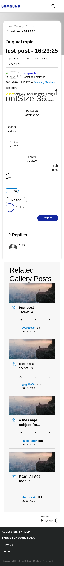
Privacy (7, 545)
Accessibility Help (14, 531)
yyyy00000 (28, 328)
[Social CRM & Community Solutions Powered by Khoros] (49, 519)
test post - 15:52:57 (27, 366)
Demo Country (15, 26)
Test (15, 190)
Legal (5, 551)
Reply (47, 218)
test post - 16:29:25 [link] (21, 31)
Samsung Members (41, 82)
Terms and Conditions (17, 538)
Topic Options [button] (52, 35)
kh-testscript (29, 441)
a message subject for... (28, 422)
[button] (52, 74)
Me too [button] (16, 200)
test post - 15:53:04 (27, 310)
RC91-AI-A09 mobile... (29, 479)
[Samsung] (10, 6)
